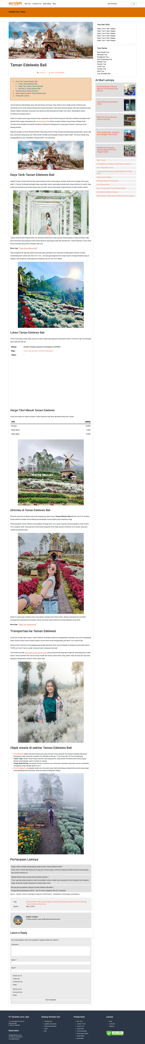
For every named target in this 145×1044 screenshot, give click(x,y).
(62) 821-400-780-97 (16, 1037)
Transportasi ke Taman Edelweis (27, 91)
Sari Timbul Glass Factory (105, 168)
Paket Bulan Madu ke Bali (28, 248)
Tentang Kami (48, 1021)
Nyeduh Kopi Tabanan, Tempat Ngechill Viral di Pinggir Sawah (106, 150)
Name (13, 960)
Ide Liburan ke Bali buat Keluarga (107, 192)
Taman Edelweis (31, 904)
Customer (112, 1024)
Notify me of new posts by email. (17, 992)
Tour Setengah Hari (103, 74)
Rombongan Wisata (82, 1033)
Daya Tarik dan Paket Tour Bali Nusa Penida (111, 188)
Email (13, 968)
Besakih (28, 902)
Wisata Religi (80, 1036)
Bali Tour (28, 4)
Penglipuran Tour (103, 57)
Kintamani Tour (102, 55)
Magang (111, 1026)
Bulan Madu (47, 4)
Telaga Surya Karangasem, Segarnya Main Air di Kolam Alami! (114, 172)
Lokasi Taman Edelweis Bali (27, 84)
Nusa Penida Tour (103, 52)
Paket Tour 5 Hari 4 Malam (106, 36)
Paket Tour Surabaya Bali (27, 624)
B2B (45, 1031)
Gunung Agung (46, 902)
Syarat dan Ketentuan (50, 1026)
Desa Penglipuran (19, 768)
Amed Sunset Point (103, 185)
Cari (134, 4)
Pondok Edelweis (80, 902)
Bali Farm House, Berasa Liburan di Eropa (107, 118)
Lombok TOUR (81, 1024)
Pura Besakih (18, 754)
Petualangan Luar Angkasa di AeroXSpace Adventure (114, 164)
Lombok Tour (36, 4)
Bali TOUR (80, 1021)
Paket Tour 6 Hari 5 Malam (106, 38)
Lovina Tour (101, 66)
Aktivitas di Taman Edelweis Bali (29, 89)
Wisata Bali (42, 904)
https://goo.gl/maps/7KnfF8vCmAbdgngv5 (38, 351)
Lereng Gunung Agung (59, 902)
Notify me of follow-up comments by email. (17, 980)
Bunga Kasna (36, 902)
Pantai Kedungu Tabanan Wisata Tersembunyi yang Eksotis (107, 89)
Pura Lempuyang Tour (104, 59)
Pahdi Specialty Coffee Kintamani (108, 181)
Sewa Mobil (80, 1028)
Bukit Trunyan (101, 160)
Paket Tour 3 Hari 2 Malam (106, 31)
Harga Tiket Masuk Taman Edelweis (30, 86)
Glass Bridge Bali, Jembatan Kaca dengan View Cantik (108, 133)
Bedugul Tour (101, 62)
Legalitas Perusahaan (50, 1024)
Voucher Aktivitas (82, 1031)
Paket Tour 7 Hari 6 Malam (106, 40)
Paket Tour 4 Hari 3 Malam (106, 33)
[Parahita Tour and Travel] (15, 4)
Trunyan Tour (101, 69)
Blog (54, 4)
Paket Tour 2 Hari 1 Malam (106, 29)
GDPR (46, 1028)
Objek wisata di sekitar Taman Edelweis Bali (31, 93)
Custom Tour (80, 1026)
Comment (15, 944)
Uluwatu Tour (101, 64)
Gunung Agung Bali (43, 121)
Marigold (71, 902)
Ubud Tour (100, 71)
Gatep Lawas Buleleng (104, 177)
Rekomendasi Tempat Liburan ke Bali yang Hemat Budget (115, 196)
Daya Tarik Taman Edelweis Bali (26, 81)
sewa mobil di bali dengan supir (36, 653)
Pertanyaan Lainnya (22, 96)
